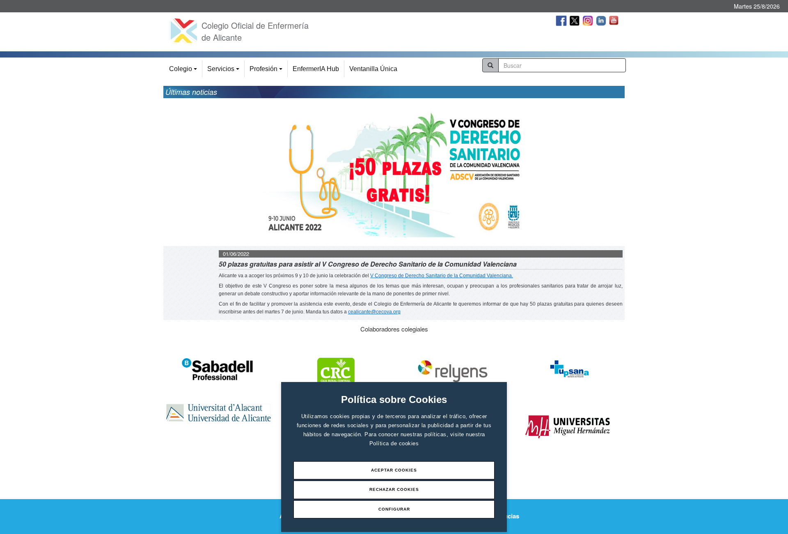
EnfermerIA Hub (316, 68)
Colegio (184, 71)
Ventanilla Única (373, 68)
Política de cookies (394, 443)
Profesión (267, 71)
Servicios (224, 71)
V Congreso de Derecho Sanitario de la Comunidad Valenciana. (441, 276)
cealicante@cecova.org (374, 312)
